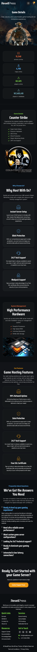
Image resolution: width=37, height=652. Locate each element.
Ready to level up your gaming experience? (15, 508)
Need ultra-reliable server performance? (13, 528)
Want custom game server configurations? (13, 535)
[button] (28, 3)
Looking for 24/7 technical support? (17, 541)
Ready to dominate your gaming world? (16, 547)
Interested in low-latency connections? (13, 553)
